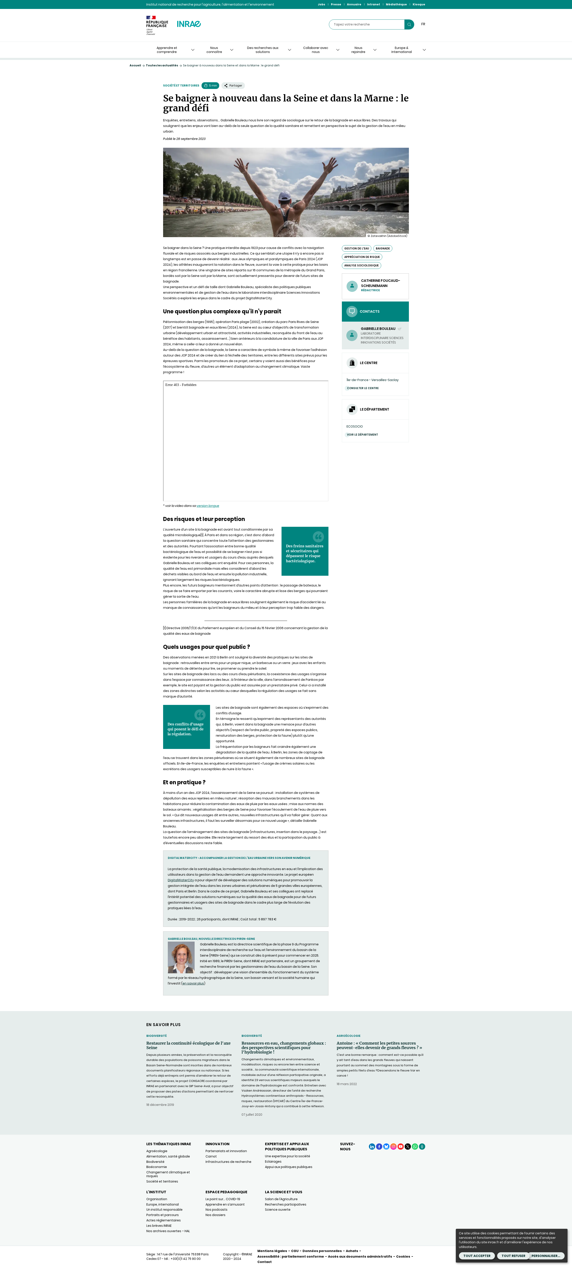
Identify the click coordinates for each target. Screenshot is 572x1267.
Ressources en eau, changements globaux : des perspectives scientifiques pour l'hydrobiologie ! (284, 1047)
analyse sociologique (361, 265)
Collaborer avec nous (315, 50)
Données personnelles (322, 1251)
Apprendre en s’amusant (225, 1204)
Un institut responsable (164, 1209)
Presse (336, 4)
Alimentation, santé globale (168, 1156)
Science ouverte (277, 1209)
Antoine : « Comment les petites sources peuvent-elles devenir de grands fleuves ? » (379, 1045)
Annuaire (354, 4)
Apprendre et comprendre (167, 50)
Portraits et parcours (162, 1215)
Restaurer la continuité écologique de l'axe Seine (188, 1045)
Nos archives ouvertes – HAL (168, 1231)
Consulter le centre (363, 388)
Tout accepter (476, 1256)
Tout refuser (513, 1256)
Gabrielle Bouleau (378, 328)
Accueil (135, 65)
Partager (235, 85)
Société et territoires (181, 85)
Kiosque (419, 4)
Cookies (403, 1256)
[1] (164, 628)
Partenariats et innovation (226, 1151)
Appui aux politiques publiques (288, 1167)
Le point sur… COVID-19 (223, 1199)
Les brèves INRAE (159, 1225)
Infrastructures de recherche (228, 1161)
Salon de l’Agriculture (281, 1199)
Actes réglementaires (163, 1220)
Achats (352, 1251)
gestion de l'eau (356, 248)
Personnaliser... (546, 1256)
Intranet (373, 4)
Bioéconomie (156, 1167)
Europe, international (162, 1204)
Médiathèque (396, 4)
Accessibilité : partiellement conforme (290, 1256)
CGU (295, 1251)
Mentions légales (272, 1251)
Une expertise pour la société (287, 1156)
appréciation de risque (362, 257)
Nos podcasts (216, 1209)
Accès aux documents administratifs (360, 1256)
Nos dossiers (215, 1215)
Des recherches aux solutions (262, 50)
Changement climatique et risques (168, 1174)
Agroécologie (348, 1036)
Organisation (156, 1199)
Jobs (321, 4)
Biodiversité (156, 1036)
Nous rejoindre (358, 50)
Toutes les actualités (162, 65)
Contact (264, 1262)
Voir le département (362, 434)
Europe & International (401, 50)
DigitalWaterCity (181, 880)
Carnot (211, 1156)
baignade (383, 248)
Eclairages (273, 1161)
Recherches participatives (285, 1204)
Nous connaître (214, 50)
